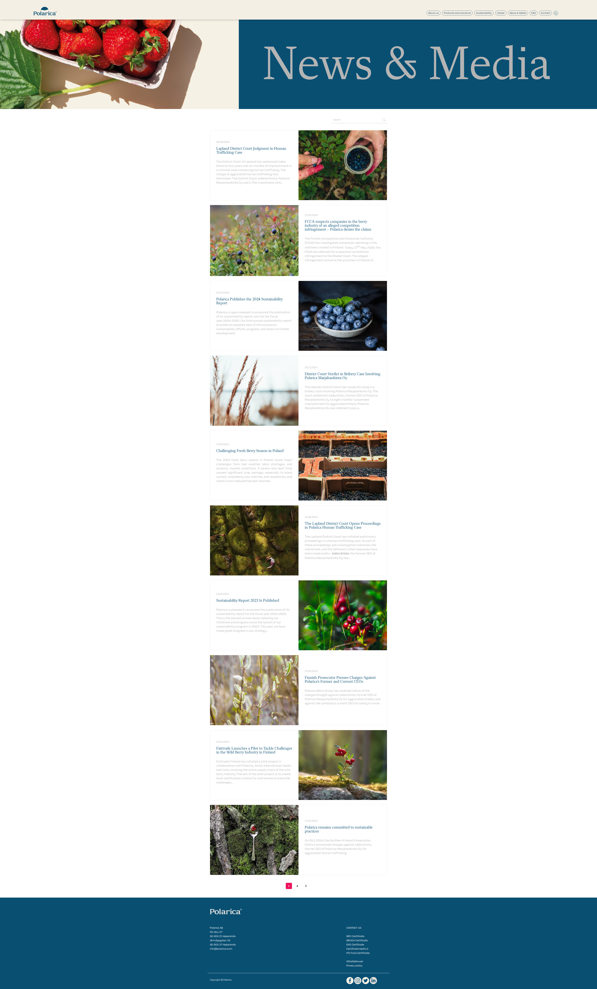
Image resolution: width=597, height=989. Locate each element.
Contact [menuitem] (545, 13)
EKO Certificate (355, 944)
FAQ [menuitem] (533, 13)
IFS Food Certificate (358, 953)
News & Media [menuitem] (518, 13)
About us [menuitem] (433, 13)
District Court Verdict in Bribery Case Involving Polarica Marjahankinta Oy (342, 376)
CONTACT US (353, 927)
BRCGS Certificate (357, 940)
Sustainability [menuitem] (484, 13)
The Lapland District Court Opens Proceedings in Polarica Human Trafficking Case (343, 526)
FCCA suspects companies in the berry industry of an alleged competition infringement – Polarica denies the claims (338, 226)
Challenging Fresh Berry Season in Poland (250, 451)
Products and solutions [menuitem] (457, 13)
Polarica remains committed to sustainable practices (339, 829)
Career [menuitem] (501, 13)
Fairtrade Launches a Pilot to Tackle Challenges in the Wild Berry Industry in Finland (254, 750)
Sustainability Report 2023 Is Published (247, 601)
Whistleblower (354, 961)
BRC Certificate (355, 936)
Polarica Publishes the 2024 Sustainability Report (249, 301)
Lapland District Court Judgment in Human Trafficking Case (251, 151)
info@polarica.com (221, 948)
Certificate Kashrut (357, 948)
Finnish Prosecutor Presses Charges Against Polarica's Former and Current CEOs (340, 680)
